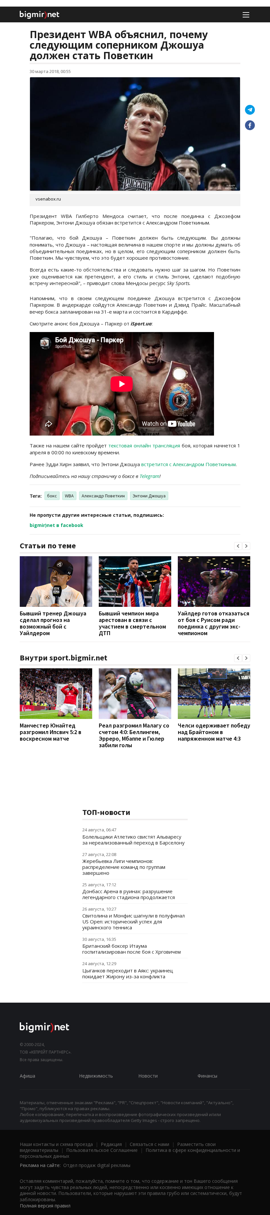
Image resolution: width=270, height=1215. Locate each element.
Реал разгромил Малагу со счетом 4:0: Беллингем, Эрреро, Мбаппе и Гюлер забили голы (134, 735)
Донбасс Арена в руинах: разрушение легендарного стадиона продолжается (128, 894)
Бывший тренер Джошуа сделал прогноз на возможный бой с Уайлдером (53, 623)
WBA (69, 496)
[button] (238, 546)
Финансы (207, 1076)
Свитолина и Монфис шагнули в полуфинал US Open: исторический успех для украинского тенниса (133, 921)
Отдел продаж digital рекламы (96, 1165)
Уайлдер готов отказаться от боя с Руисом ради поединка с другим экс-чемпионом (213, 623)
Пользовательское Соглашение (102, 1150)
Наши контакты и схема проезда (56, 1144)
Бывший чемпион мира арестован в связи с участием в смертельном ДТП (132, 623)
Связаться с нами (149, 1144)
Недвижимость (96, 1076)
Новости (148, 1076)
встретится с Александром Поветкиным (188, 464)
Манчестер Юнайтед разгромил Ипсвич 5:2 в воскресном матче (50, 732)
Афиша (27, 1076)
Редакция (111, 1144)
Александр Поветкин (103, 496)
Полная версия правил (45, 1206)
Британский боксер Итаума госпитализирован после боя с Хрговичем (131, 948)
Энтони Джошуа (149, 496)
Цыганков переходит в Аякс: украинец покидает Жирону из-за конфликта (127, 973)
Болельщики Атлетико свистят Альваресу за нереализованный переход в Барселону (133, 839)
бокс (52, 496)
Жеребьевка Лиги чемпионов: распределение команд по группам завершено (123, 867)
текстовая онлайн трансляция (144, 445)
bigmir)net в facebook (56, 525)
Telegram (149, 476)
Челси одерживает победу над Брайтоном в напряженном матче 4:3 (214, 732)
